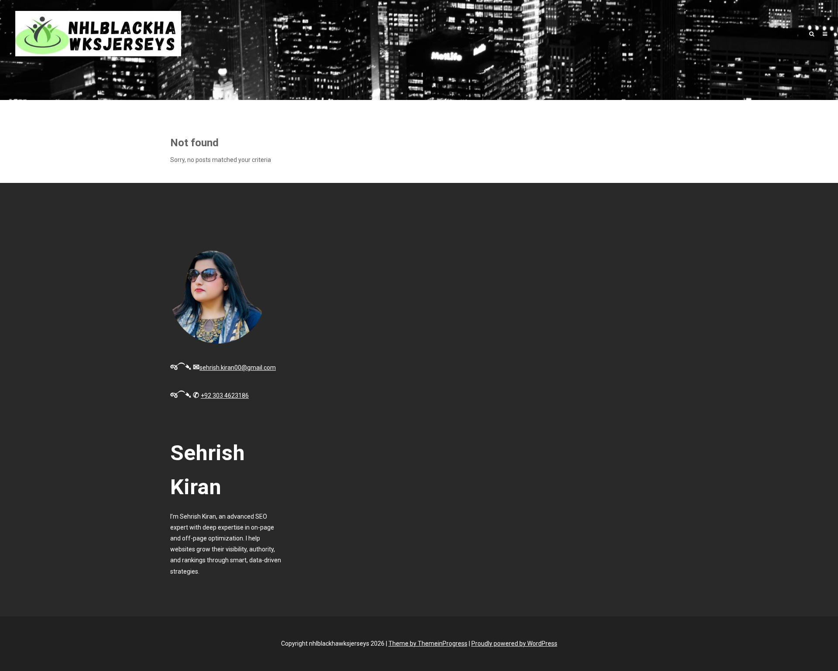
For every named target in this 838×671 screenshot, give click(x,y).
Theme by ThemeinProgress (427, 643)
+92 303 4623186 (225, 395)
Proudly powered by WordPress (514, 643)
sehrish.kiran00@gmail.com (237, 367)
